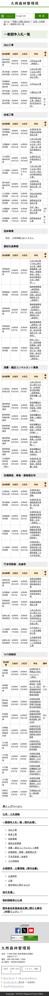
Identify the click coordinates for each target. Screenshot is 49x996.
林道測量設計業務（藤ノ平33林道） (35, 451)
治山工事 (12, 830)
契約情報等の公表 (12, 900)
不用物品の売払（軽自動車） (35, 793)
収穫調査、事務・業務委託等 (22, 852)
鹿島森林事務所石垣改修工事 (35, 593)
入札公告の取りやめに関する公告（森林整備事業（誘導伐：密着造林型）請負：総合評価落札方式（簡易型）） (35, 272)
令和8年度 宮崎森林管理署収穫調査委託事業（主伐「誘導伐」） (35, 517)
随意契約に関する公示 (19, 885)
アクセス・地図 (31, 969)
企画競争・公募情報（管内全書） (21, 868)
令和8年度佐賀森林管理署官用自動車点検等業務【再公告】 (35, 716)
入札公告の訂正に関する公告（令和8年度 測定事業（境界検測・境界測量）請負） (35, 390)
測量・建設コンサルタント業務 (23, 848)
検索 (41, 16)
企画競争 (12, 876)
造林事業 (12, 839)
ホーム (7, 21)
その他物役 (13, 861)
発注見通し (9, 892)
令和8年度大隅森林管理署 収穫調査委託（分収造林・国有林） (35, 532)
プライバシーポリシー (27, 978)
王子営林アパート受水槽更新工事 (35, 630)
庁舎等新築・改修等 (18, 856)
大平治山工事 (35, 84)
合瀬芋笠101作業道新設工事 (35, 159)
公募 (10, 881)
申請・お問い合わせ (21, 21)
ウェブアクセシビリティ (13, 986)
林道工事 (12, 834)
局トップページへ (12, 806)
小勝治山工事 (35, 92)
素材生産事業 (14, 843)
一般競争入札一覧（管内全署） (20, 822)
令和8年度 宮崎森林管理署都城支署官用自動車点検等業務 (35, 731)
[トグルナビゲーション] (2, 16)
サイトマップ (9, 978)
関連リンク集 (17, 938)
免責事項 (31, 982)
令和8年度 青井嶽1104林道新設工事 (36, 132)
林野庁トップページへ (31, 938)
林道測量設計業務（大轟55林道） (36, 417)
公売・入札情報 (11, 814)
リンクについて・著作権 (13, 982)
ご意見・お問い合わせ (10, 970)
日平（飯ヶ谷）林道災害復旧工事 (35, 210)
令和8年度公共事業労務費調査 (35, 493)
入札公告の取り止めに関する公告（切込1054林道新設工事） (36, 171)
